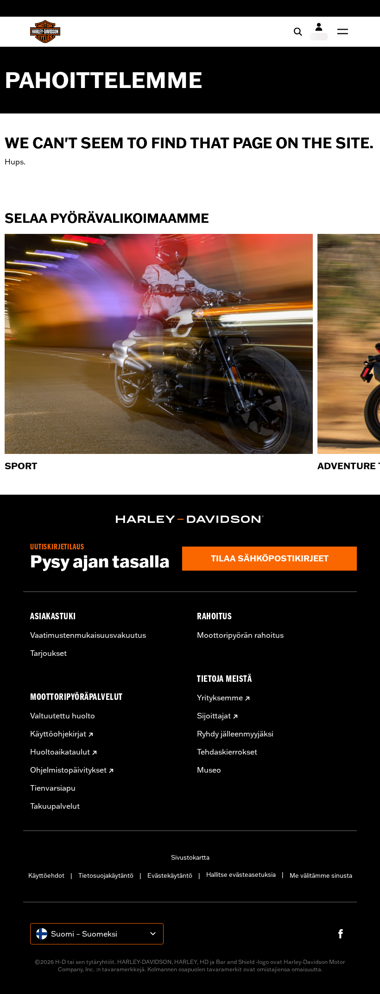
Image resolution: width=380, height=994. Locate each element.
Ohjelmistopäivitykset (68, 769)
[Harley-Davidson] (190, 519)
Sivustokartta (190, 857)
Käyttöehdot (46, 875)
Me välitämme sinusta (321, 875)
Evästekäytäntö (169, 875)
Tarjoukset (48, 653)
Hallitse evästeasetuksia (241, 874)
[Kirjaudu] (318, 31)
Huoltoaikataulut (60, 751)
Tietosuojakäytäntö (105, 875)
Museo (209, 769)
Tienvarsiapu (53, 788)
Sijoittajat (214, 715)
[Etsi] (298, 31)
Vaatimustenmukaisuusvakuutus (88, 635)
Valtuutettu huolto (62, 715)
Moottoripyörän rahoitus (240, 635)
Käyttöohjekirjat (58, 733)
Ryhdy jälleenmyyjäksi (235, 733)
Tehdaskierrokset (227, 751)
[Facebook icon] (340, 933)
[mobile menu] (340, 31)
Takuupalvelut (55, 806)
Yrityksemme (220, 697)
